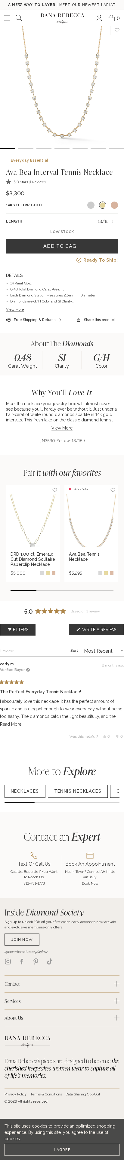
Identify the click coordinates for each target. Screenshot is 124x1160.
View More (15, 309)
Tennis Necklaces (77, 791)
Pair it (62, 472)
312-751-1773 (34, 883)
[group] (22, 360)
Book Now (90, 883)
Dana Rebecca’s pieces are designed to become (62, 1068)
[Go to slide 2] (49, 590)
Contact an (62, 836)
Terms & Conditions (46, 1094)
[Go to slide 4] (101, 590)
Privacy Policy (16, 1094)
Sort (74, 650)
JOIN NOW (22, 939)
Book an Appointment (90, 864)
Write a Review (102, 631)
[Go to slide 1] (23, 590)
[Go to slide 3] (75, 590)
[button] (25, 182)
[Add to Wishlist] (55, 490)
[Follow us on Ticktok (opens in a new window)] (49, 961)
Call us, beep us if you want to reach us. (34, 874)
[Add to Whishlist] (117, 30)
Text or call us (34, 864)
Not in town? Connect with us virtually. (90, 874)
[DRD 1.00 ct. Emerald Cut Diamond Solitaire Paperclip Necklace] (33, 516)
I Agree (62, 1149)
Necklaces (25, 791)
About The (62, 343)
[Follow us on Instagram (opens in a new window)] (8, 961)
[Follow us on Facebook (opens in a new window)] (21, 961)
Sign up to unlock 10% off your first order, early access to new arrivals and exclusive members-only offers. (60, 924)
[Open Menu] (7, 18)
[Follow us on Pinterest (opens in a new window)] (36, 961)
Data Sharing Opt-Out (83, 1094)
